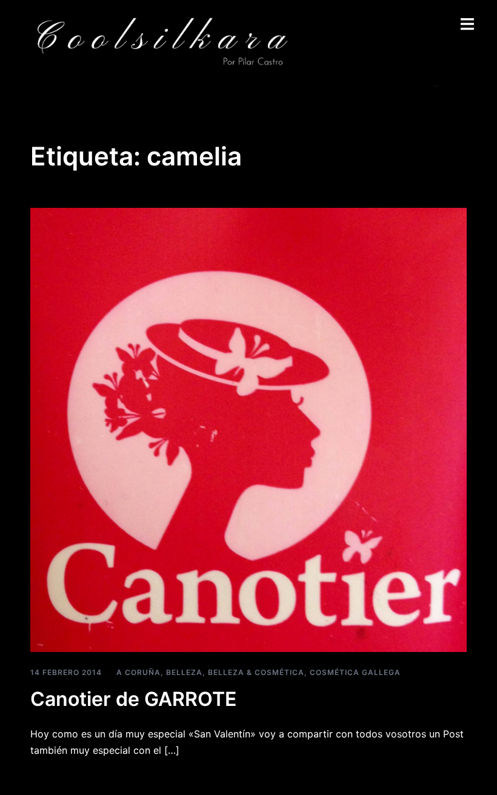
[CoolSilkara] (161, 41)
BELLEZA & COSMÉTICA (256, 672)
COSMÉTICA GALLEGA (355, 672)
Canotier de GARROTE (133, 699)
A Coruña (138, 672)
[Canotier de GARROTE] (248, 429)
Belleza (184, 672)
